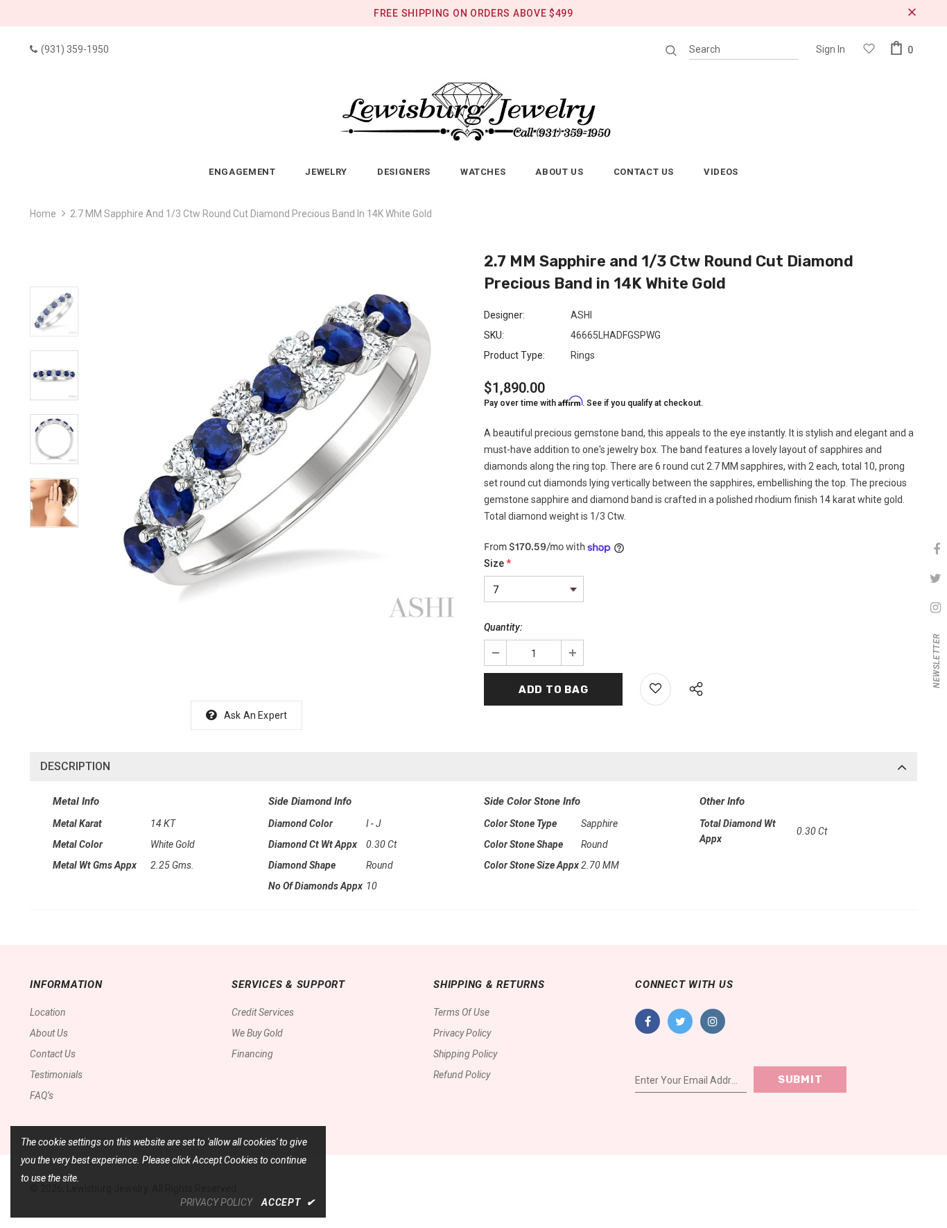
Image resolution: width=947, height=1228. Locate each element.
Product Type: (514, 355)
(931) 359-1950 (75, 49)
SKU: (494, 335)
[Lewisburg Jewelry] (473, 108)
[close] (912, 13)
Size (497, 563)
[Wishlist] (655, 689)
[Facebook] (647, 1021)
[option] (277, 440)
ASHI (581, 315)
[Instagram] (712, 1021)
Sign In (830, 49)
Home (43, 213)
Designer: (504, 315)
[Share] (692, 687)
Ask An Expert (256, 715)
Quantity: (503, 627)
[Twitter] (680, 1021)
